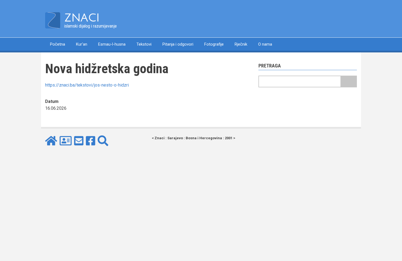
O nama (265, 44)
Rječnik (241, 44)
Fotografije (214, 44)
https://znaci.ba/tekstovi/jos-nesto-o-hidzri (87, 85)
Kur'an (81, 44)
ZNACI (82, 18)
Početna (57, 44)
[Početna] (52, 20)
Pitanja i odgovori (177, 44)
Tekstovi (144, 44)
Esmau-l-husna (112, 44)
